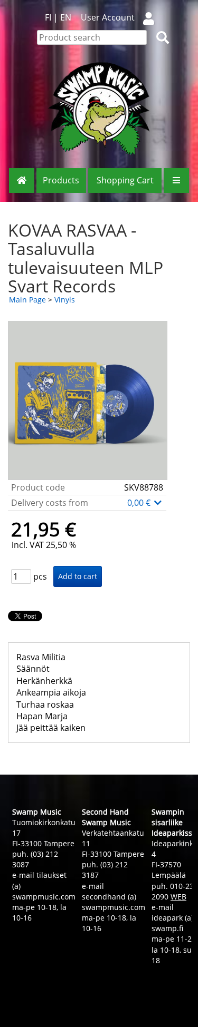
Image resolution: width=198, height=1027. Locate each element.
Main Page (27, 300)
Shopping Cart (125, 180)
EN (65, 17)
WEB (178, 897)
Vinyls (64, 300)
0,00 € (140, 502)
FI (48, 17)
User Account (108, 17)
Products (61, 180)
